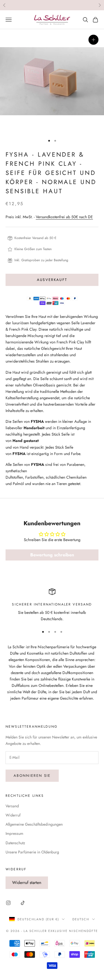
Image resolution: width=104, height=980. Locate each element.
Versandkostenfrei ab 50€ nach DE (64, 217)
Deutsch (80, 919)
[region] (52, 605)
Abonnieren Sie (32, 775)
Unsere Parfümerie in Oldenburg (32, 852)
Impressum (14, 833)
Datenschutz (15, 843)
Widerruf (13, 815)
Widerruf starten (26, 883)
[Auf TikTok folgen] (23, 903)
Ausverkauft (52, 279)
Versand (12, 806)
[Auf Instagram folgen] (8, 903)
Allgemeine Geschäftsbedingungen (34, 824)
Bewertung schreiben (52, 555)
